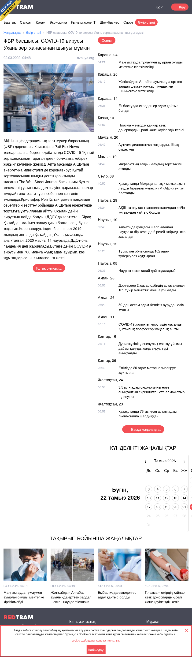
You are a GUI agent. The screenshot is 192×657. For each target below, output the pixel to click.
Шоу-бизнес (109, 22)
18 (157, 506)
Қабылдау (95, 649)
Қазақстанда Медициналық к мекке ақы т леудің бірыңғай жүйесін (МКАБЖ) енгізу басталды (151, 188)
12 (166, 497)
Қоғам (40, 22)
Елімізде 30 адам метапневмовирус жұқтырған (147, 370)
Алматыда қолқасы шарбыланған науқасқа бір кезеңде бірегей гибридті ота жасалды (151, 231)
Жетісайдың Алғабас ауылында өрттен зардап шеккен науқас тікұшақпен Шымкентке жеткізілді (150, 86)
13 (175, 497)
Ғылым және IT (83, 22)
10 (149, 497)
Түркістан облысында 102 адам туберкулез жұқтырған (143, 253)
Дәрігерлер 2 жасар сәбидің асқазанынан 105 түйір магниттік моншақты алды (151, 287)
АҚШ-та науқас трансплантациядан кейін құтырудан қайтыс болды (151, 210)
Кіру (182, 6)
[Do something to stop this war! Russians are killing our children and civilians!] (10, 10)
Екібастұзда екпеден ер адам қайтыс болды (148, 108)
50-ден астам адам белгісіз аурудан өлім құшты (151, 307)
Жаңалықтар (12, 32)
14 (184, 497)
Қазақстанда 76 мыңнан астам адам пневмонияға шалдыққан (147, 413)
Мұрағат (153, 621)
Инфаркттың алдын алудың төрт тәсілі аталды (149, 166)
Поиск (141, 7)
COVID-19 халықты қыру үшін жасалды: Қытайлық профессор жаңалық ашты (150, 326)
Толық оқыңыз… (49, 268)
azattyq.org (85, 57)
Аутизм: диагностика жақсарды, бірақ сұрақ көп (148, 147)
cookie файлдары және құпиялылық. (96, 640)
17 (149, 506)
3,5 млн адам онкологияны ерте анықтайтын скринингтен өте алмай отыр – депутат (151, 392)
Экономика (58, 22)
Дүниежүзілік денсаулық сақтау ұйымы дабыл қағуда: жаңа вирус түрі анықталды (150, 348)
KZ (158, 7)
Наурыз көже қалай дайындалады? (147, 270)
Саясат (26, 22)
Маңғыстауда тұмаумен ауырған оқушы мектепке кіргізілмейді (150, 64)
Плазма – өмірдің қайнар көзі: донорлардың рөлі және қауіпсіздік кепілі (151, 127)
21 (184, 506)
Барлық (10, 22)
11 (157, 497)
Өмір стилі (146, 22)
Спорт (128, 22)
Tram (18, 617)
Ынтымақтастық (82, 621)
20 (175, 506)
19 (166, 506)
